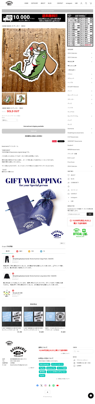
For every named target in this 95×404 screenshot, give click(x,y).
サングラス (71, 112)
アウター (70, 74)
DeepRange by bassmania (76, 133)
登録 (90, 214)
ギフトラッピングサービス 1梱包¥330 (11, 116)
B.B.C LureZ (71, 158)
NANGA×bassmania (74, 149)
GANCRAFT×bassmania (75, 141)
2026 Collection (72, 53)
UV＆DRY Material (73, 86)
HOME (26, 3)
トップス (70, 82)
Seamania (71, 128)
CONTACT (60, 3)
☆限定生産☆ (72, 70)
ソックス (70, 107)
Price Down (71, 162)
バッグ (70, 120)
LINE (76, 3)
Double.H (70, 145)
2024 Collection (72, 166)
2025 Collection (72, 57)
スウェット (71, 78)
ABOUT (43, 3)
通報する (62, 243)
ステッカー (71, 99)
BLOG (49, 3)
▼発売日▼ (71, 61)
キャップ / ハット (73, 95)
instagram (69, 3)
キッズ (70, 124)
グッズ (70, 103)
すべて (8, 251)
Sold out (33, 131)
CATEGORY (34, 3)
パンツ (70, 91)
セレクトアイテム (73, 116)
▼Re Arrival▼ (72, 66)
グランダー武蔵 (72, 153)
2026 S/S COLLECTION (47, 11)
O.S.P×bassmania (73, 137)
